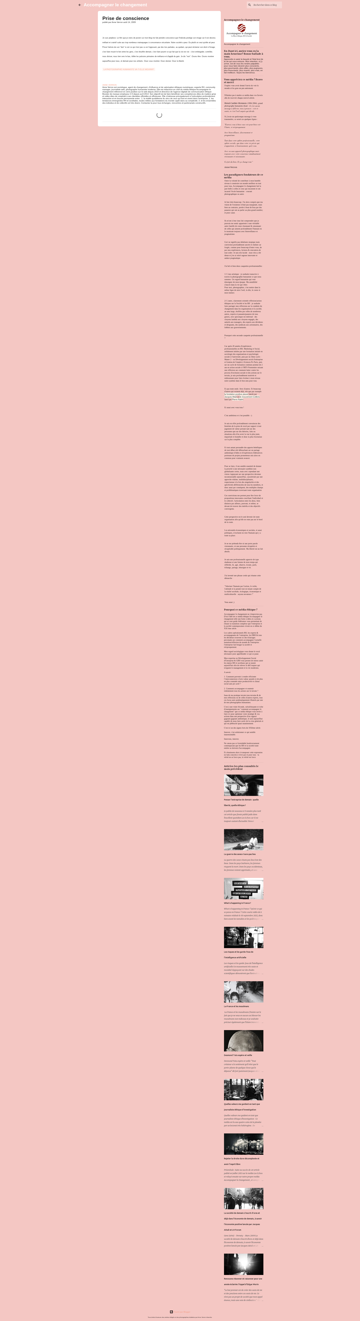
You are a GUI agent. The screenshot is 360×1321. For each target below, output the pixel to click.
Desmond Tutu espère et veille (238, 1055)
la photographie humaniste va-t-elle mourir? (129, 69)
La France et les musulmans (236, 1006)
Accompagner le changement (115, 4)
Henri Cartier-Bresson (235, 103)
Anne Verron (230, 167)
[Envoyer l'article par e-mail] (104, 66)
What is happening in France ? (237, 903)
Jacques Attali (230, 397)
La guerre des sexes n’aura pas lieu (240, 854)
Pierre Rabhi (237, 399)
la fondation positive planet (236, 394)
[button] (104, 28)
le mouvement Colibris (250, 397)
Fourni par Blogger (181, 1312)
